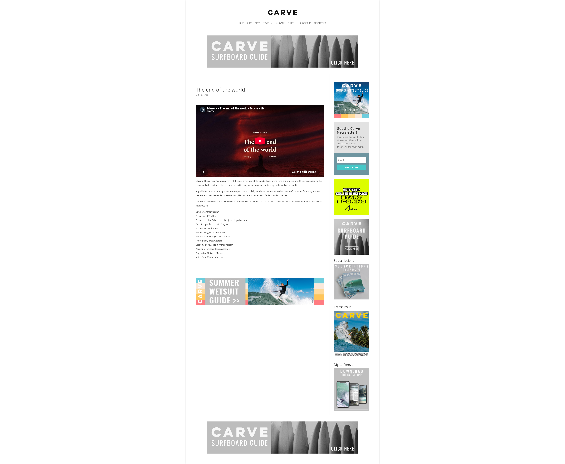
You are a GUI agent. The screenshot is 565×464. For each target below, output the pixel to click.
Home (241, 23)
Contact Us (305, 23)
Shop (249, 23)
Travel (267, 23)
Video (257, 23)
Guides (291, 23)
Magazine (280, 23)
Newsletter (320, 23)
